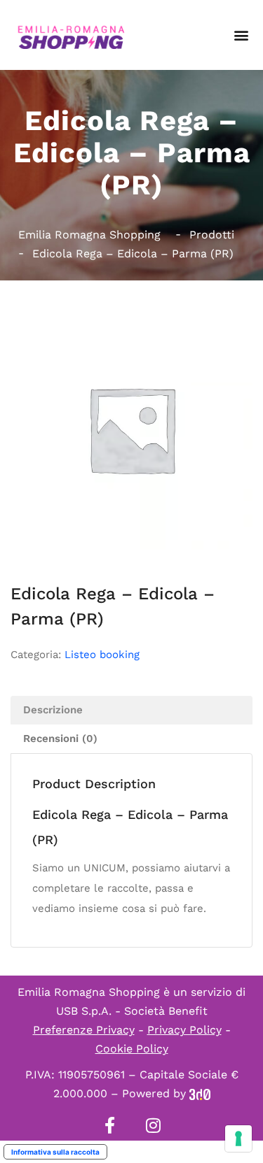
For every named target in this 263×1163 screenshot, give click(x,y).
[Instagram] (153, 1125)
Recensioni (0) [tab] (60, 738)
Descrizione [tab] (53, 710)
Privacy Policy (184, 1029)
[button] (240, 35)
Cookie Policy (131, 1048)
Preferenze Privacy (84, 1029)
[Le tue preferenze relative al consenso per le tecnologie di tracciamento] (238, 1138)
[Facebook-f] (110, 1125)
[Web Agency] (199, 1093)
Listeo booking (102, 654)
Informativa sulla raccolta (55, 1152)
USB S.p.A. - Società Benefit (132, 1011)
